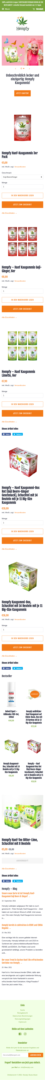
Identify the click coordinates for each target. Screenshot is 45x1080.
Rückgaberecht (22, 1013)
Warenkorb (39, 9)
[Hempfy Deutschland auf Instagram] (25, 1034)
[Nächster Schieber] (29, 68)
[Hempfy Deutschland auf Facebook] (20, 1034)
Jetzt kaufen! (22, 93)
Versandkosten (20, 167)
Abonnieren (35, 1055)
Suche (22, 1010)
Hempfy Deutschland (30, 1075)
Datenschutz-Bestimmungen (22, 1016)
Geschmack (7, 173)
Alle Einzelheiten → (9, 213)
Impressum (22, 1022)
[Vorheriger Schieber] (15, 68)
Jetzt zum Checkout (22, 204)
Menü (7, 9)
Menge (4, 183)
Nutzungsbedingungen (22, 1019)
